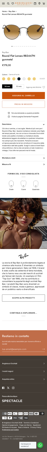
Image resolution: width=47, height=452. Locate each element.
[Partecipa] (41, 349)
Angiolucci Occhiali (11, 423)
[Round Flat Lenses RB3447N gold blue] (3, 78)
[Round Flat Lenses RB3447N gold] (13, 78)
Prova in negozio (23, 104)
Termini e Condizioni (31, 423)
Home (4, 11)
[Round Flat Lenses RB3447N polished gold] (29, 78)
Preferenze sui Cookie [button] (10, 430)
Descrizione (6, 124)
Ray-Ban (12, 11)
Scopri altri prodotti (23, 298)
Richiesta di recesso (9, 427)
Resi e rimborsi (23, 427)
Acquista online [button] (8, 379)
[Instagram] (13, 388)
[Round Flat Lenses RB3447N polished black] (18, 78)
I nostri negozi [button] (7, 371)
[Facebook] (3, 388)
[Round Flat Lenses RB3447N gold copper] (8, 78)
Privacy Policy (35, 427)
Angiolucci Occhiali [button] (9, 363)
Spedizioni (37, 425)
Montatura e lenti (8, 158)
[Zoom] (23, 32)
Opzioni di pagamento (10, 425)
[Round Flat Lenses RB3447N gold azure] (34, 78)
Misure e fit (6, 164)
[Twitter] (8, 388)
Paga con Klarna (25, 425)
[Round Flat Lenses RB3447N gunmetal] (24, 78)
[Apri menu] (6, 3)
